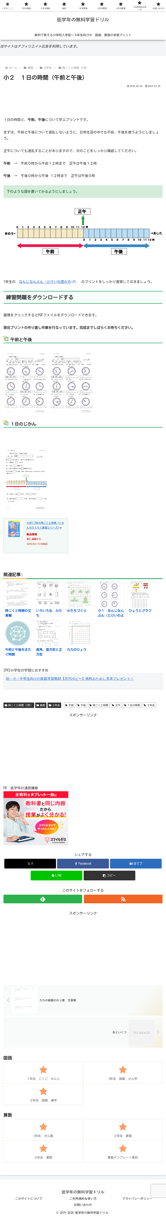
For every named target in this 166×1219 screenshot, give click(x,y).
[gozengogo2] (72, 382)
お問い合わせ (83, 1204)
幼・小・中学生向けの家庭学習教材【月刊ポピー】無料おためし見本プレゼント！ (70, 679)
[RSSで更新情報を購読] (123, 899)
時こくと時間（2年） (20, 705)
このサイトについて (28, 1198)
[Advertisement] (83, 100)
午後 (83, 705)
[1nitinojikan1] (26, 479)
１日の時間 (133, 705)
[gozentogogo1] (26, 382)
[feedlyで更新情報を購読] (42, 899)
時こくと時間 (100, 705)
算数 (42, 705)
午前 (71, 705)
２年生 (56, 705)
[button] (109, 875)
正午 (117, 705)
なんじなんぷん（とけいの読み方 (45, 281)
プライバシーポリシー (137, 1198)
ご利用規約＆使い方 (83, 1198)
